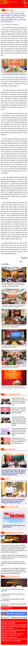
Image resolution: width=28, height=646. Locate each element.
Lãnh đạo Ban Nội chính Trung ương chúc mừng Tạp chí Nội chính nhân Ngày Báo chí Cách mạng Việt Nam (19, 401)
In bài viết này (21, 262)
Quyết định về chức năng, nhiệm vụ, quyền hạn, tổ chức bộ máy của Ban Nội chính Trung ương (13, 563)
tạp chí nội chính (11, 507)
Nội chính (9, 10)
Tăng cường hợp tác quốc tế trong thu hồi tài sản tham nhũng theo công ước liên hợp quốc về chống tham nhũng (19, 432)
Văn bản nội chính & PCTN (14, 532)
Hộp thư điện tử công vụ (20, 617)
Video (7, 479)
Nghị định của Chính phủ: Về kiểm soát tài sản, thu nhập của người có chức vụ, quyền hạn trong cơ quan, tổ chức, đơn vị (14, 557)
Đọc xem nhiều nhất (13, 394)
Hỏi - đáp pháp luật (12, 576)
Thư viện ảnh (10, 449)
